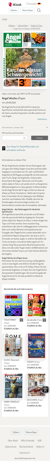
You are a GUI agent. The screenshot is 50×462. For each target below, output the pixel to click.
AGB (39, 440)
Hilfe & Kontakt (27, 440)
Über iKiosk (13, 440)
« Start (4, 19)
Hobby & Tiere (36, 25)
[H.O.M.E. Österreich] (13, 345)
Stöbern (14, 10)
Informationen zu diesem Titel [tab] (12, 127)
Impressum (24, 452)
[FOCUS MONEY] (13, 305)
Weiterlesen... (42, 119)
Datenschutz (10, 446)
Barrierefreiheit (26, 446)
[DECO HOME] (36, 385)
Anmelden (32, 3)
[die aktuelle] (36, 305)
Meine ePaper (27, 10)
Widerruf (40, 446)
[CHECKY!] (36, 346)
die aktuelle (34, 320)
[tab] (25, 133)
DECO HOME (35, 400)
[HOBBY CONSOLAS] (13, 386)
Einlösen (40, 138)
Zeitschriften (23, 25)
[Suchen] (39, 10)
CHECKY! (33, 362)
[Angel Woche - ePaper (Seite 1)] (25, 60)
